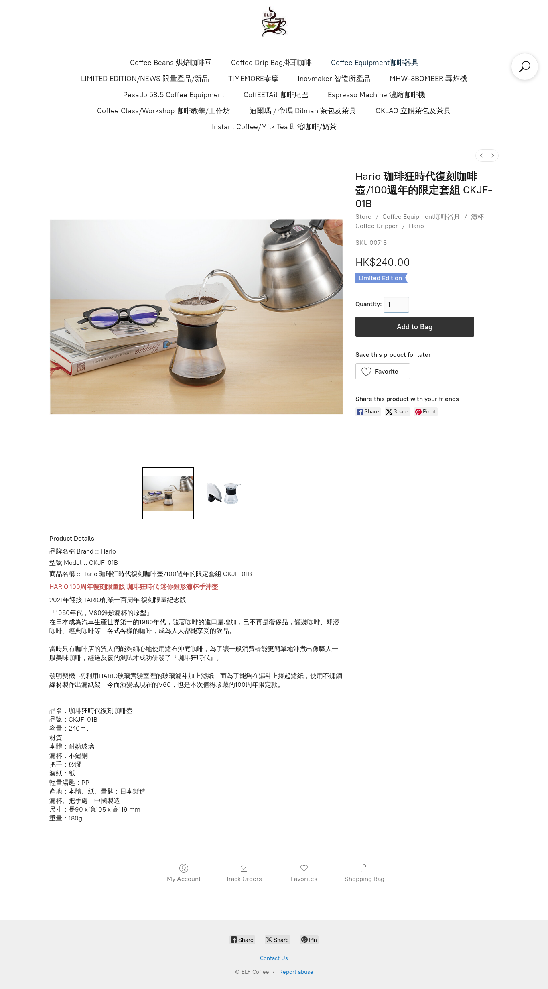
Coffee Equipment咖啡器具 (374, 62)
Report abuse (296, 972)
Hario (416, 226)
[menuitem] (481, 155)
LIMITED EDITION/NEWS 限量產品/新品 (145, 78)
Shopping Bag (364, 879)
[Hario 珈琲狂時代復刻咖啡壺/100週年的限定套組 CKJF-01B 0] (168, 493)
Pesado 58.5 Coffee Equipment (173, 94)
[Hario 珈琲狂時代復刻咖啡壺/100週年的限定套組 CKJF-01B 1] (223, 493)
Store (363, 216)
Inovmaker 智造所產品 (334, 78)
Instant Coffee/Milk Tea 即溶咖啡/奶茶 (274, 126)
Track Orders (244, 879)
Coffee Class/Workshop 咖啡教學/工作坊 (163, 110)
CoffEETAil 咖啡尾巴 (276, 94)
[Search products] (525, 66)
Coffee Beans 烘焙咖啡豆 (171, 62)
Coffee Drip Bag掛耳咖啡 (271, 62)
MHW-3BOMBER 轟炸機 (428, 78)
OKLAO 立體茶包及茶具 (413, 110)
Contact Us (274, 958)
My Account (184, 879)
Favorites (304, 879)
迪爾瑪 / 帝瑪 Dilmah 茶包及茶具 (303, 110)
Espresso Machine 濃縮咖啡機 (376, 94)
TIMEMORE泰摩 (253, 78)
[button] (382, 371)
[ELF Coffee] (274, 21)
